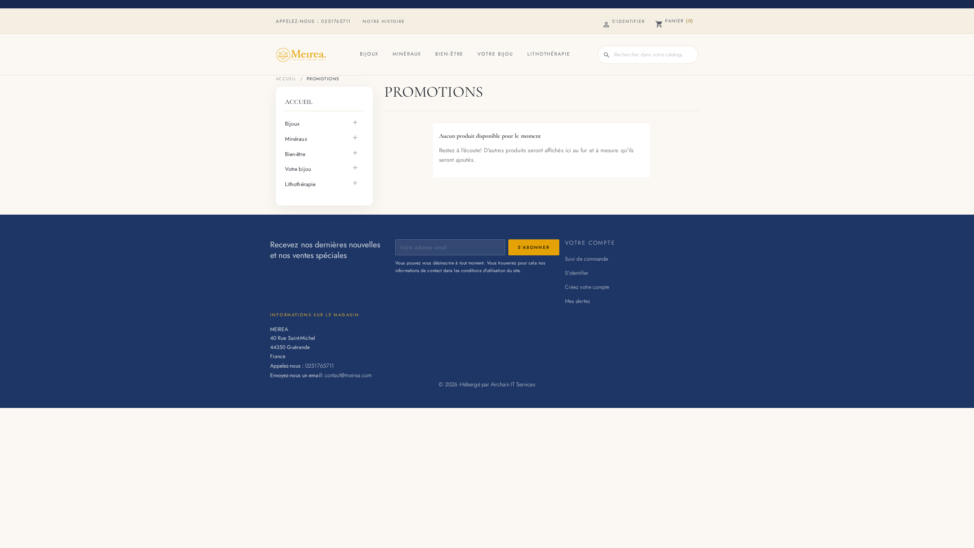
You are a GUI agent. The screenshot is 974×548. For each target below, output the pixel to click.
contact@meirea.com (348, 375)
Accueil (298, 102)
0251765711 (336, 21)
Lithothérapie (548, 54)
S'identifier (577, 273)
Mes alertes (577, 301)
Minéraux (407, 54)
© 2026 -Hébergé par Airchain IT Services (487, 384)
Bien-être (449, 54)
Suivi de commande (586, 259)
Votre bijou (495, 54)
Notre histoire (384, 21)
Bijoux (369, 54)
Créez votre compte (587, 287)
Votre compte (590, 243)
